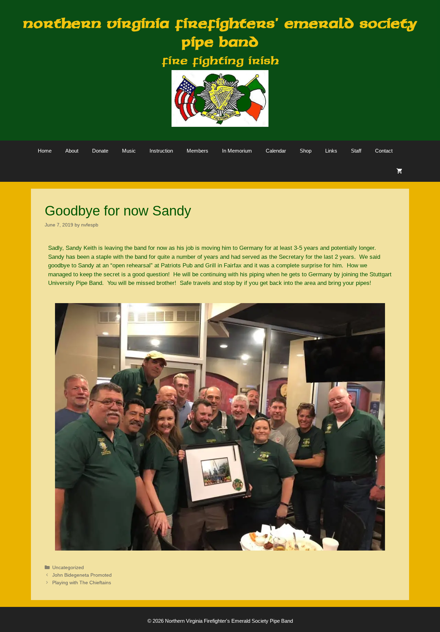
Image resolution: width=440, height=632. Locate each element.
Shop (305, 151)
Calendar (276, 151)
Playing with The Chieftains (81, 582)
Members (197, 151)
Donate (100, 151)
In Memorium (237, 151)
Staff (356, 151)
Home (45, 151)
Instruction (161, 151)
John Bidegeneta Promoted (82, 575)
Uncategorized (68, 567)
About (71, 151)
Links (331, 151)
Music (129, 151)
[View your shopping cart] (399, 171)
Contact (384, 151)
